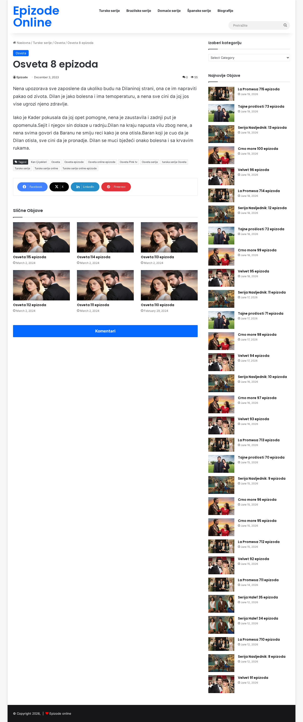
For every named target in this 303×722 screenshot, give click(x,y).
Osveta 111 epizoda (93, 305)
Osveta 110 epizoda (157, 305)
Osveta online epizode (101, 162)
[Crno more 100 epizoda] (221, 155)
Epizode (22, 77)
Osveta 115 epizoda (29, 257)
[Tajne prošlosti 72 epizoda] (221, 235)
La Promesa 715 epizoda (259, 89)
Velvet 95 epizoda (253, 271)
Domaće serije (169, 11)
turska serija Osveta (174, 162)
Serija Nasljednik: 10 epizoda (262, 376)
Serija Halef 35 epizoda (258, 597)
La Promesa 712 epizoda (259, 541)
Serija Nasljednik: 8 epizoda (261, 656)
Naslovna (23, 43)
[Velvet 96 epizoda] (221, 176)
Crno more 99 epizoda (257, 250)
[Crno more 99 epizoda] (221, 257)
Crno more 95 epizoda (257, 520)
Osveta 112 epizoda (29, 305)
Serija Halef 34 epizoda (258, 618)
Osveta (59, 43)
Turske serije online (46, 168)
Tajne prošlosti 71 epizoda (260, 313)
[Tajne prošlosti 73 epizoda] (221, 113)
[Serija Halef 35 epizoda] (221, 604)
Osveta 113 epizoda (157, 257)
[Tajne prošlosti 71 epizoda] (221, 320)
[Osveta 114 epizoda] (105, 237)
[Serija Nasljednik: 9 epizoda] (221, 485)
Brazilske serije (138, 11)
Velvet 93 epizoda (253, 419)
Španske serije (199, 11)
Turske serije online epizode (79, 168)
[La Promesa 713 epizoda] (221, 445)
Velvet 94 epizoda (253, 355)
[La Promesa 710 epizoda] (221, 644)
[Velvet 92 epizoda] (221, 565)
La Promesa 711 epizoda (258, 580)
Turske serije (109, 11)
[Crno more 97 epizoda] (221, 404)
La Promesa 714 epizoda (259, 191)
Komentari (105, 331)
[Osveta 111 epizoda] (105, 285)
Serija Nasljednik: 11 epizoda (262, 292)
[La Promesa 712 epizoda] (221, 546)
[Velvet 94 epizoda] (221, 362)
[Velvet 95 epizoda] (221, 278)
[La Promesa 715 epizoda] (221, 94)
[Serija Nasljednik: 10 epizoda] (221, 383)
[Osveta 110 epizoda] (169, 285)
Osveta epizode (74, 162)
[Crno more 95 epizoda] (221, 527)
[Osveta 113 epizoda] (169, 237)
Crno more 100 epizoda (258, 148)
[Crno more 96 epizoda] (221, 506)
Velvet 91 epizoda (253, 677)
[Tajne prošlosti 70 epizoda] (221, 464)
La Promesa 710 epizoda (259, 639)
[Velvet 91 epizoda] (221, 684)
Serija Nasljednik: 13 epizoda (262, 127)
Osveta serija (150, 162)
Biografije (225, 11)
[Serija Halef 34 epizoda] (221, 625)
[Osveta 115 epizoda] (41, 237)
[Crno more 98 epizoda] (221, 341)
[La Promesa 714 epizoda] (221, 195)
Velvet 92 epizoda (253, 558)
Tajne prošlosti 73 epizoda (261, 106)
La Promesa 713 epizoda (259, 440)
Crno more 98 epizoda (257, 334)
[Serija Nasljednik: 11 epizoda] (221, 299)
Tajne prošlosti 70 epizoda (261, 457)
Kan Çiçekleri (39, 162)
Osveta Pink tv (128, 162)
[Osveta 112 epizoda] (41, 285)
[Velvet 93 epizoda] (221, 425)
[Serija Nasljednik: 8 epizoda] (221, 663)
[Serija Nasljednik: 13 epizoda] (221, 134)
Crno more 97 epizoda (257, 397)
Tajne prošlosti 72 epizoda (261, 229)
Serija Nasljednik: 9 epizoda (261, 478)
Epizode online (60, 713)
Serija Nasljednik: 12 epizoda (262, 208)
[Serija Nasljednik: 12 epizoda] (221, 214)
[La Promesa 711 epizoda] (221, 585)
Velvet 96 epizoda (253, 169)
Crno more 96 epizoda (257, 499)
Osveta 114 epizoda (93, 257)
